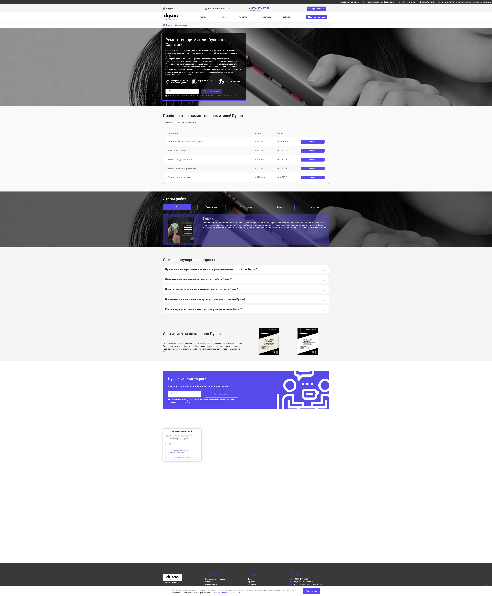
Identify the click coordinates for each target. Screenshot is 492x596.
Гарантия (243, 17)
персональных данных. (227, 95)
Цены (224, 17)
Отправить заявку (211, 91)
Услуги (203, 17)
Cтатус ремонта (316, 9)
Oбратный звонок (316, 17)
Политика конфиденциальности (226, 593)
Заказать (313, 142)
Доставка (266, 17)
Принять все (311, 591)
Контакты (287, 17)
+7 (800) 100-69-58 (258, 7)
